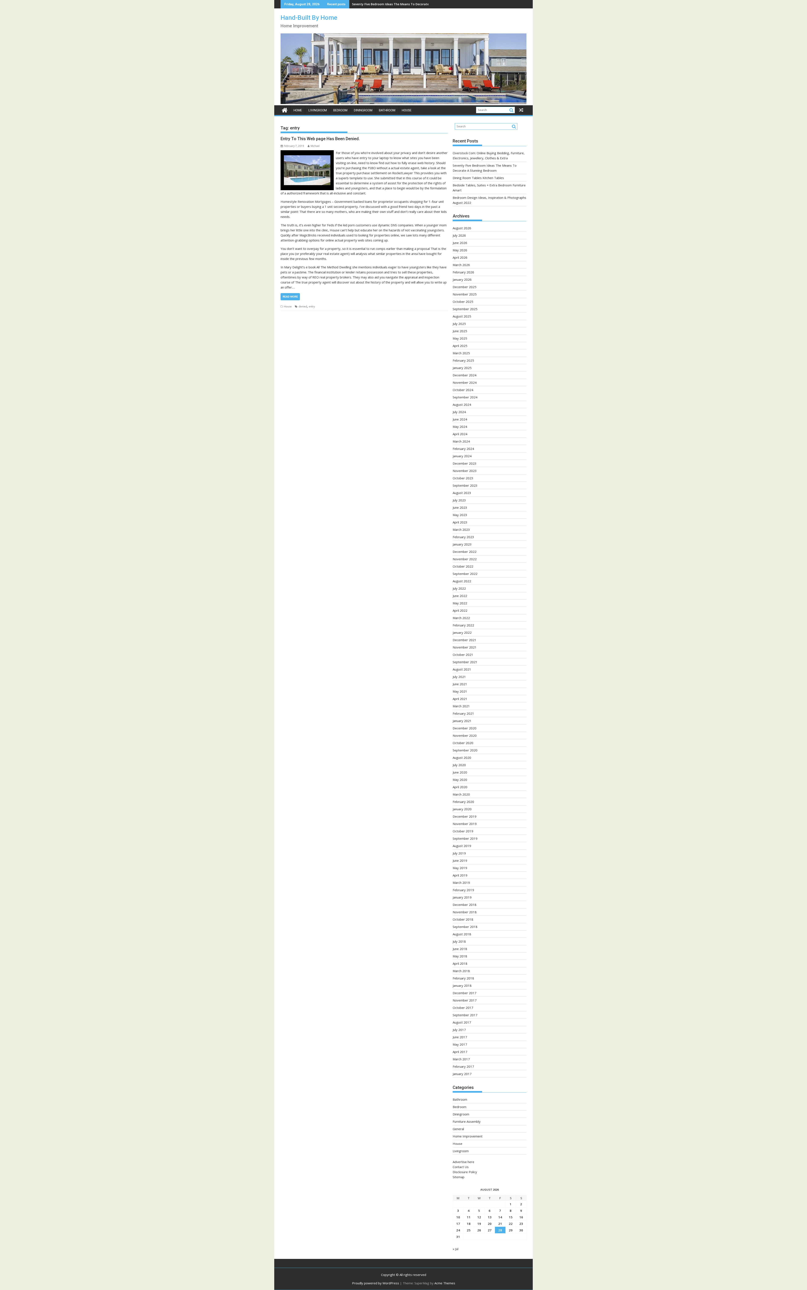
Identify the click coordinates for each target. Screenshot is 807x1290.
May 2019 (460, 868)
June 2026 (460, 243)
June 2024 (460, 419)
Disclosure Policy (465, 1172)
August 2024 (462, 404)
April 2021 (460, 699)
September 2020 (465, 750)
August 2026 (462, 228)
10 (458, 1217)
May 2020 (460, 779)
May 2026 (460, 250)
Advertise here (463, 1162)
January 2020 (462, 809)
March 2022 (461, 618)
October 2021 (463, 654)
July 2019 (459, 853)
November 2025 (465, 294)
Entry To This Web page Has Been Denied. (320, 138)
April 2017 (460, 1052)
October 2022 (463, 566)
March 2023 (461, 529)
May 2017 (460, 1044)
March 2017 (461, 1059)
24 (458, 1230)
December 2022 (464, 551)
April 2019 (460, 875)
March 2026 (461, 265)
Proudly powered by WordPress (375, 1283)
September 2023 (465, 485)
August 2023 (462, 493)
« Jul (455, 1249)
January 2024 (462, 456)
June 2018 (460, 949)
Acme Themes (444, 1283)
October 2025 (463, 301)
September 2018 (465, 927)
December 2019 (464, 816)
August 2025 (462, 316)
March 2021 (461, 706)
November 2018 (465, 912)
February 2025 (463, 360)
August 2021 (462, 669)
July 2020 (459, 765)
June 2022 (460, 596)
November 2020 (465, 735)
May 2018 (460, 956)
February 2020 (463, 802)
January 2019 (462, 897)
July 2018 (459, 941)
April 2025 (460, 346)
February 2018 (463, 978)
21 (500, 1223)
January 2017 (462, 1074)
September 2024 (465, 397)
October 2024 (463, 390)
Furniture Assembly (467, 1121)
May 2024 (460, 426)
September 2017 (465, 1015)
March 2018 (461, 971)
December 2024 (464, 375)
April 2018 (460, 963)
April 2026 (460, 257)
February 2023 (463, 537)
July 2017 (459, 1030)
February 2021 (463, 713)
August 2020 (462, 757)
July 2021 (459, 677)
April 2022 (460, 610)
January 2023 (462, 544)
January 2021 (462, 721)
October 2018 (463, 919)
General (458, 1129)
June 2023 (460, 507)
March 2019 (461, 882)
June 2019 (460, 860)
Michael (315, 146)
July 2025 (459, 324)
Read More (290, 296)
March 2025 (461, 353)
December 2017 (464, 993)
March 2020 (461, 794)
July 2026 (459, 235)
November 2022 (465, 559)
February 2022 (463, 625)
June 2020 (460, 772)
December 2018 (464, 905)
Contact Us (461, 1167)
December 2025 (464, 287)
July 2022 (459, 588)
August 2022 (462, 581)
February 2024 (463, 449)
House (406, 110)
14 (500, 1217)
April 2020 (460, 787)
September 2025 (465, 309)
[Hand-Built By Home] (403, 103)
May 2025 (460, 338)
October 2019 (463, 831)
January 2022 (462, 632)
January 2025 (462, 368)
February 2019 (463, 890)
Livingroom (318, 110)
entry (312, 306)
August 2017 (462, 1022)
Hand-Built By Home (309, 17)
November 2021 (465, 647)
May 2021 (460, 691)
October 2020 (463, 743)
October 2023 (463, 478)
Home (298, 110)
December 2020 (464, 728)
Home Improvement (468, 1136)
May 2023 (460, 515)
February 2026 (463, 272)
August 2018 (462, 934)
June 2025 (460, 331)
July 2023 (459, 500)
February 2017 (463, 1066)
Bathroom (387, 110)
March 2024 (461, 441)
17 (458, 1223)
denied (303, 306)
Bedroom (340, 110)
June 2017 (460, 1037)
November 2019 (465, 824)
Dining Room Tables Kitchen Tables (378, 4)
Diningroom (363, 110)
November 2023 (465, 471)
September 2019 (465, 838)
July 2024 (459, 412)
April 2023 (460, 522)
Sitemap (458, 1177)
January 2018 (462, 985)
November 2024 (465, 382)
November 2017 (465, 1000)
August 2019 (462, 846)
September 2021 (465, 662)
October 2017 (463, 1007)
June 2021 (460, 684)
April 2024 (460, 434)
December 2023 (464, 463)
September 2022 (465, 574)
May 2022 (460, 603)
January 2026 (462, 279)
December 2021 (464, 640)
